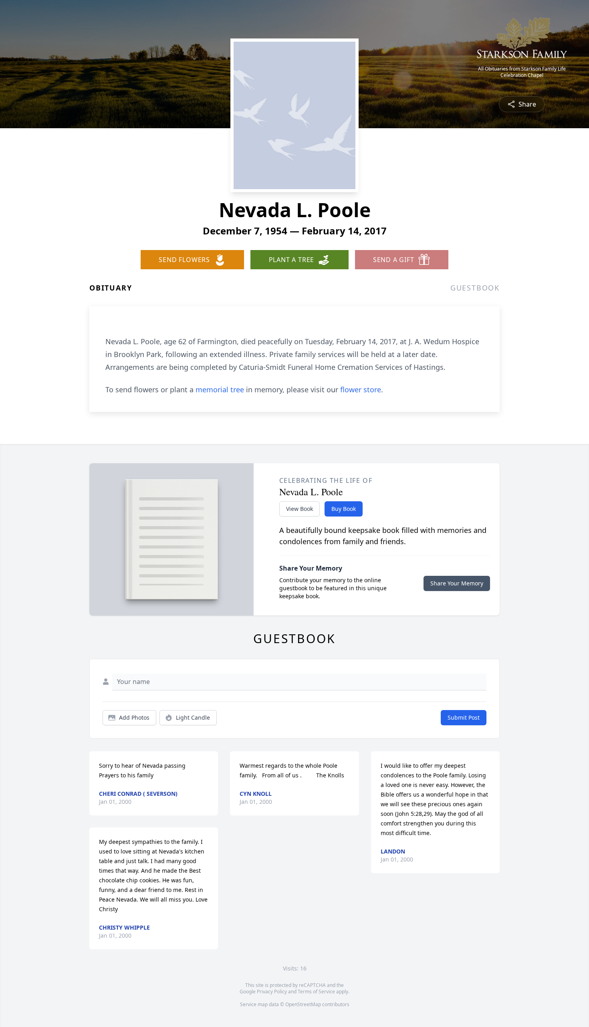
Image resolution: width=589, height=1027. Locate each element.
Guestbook (475, 288)
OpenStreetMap (303, 1004)
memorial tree (220, 389)
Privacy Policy (272, 991)
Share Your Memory (456, 583)
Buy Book (343, 508)
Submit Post (464, 717)
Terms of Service (316, 991)
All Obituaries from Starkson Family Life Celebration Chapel (522, 72)
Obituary (110, 288)
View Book (299, 508)
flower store (360, 389)
